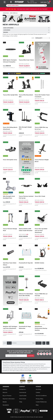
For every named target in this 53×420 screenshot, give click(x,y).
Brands (5, 402)
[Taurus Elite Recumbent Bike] (26, 84)
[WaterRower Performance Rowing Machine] (42, 315)
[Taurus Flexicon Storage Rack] (10, 217)
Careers (38, 392)
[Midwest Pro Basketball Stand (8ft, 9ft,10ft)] (26, 283)
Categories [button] (6, 30)
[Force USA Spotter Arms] (10, 149)
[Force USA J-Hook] (42, 185)
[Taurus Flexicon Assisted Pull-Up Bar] (26, 185)
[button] (43, 343)
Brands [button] (5, 32)
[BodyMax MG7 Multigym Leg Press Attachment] (10, 315)
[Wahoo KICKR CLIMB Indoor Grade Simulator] (26, 217)
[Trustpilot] (30, 375)
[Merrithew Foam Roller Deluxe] (10, 252)
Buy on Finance (7, 395)
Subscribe (30, 355)
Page (34, 343)
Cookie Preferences (41, 402)
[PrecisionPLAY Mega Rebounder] (26, 315)
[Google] (22, 375)
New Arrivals (13, 13)
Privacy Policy (39, 398)
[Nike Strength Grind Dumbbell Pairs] (10, 185)
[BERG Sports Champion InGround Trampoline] (10, 49)
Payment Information (9, 398)
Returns (5, 392)
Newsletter (6, 405)
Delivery (5, 389)
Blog (37, 405)
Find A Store (22, 398)
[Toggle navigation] (4, 2)
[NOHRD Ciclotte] (42, 252)
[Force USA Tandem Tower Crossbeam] (42, 84)
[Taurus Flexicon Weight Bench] (42, 149)
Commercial (22, 392)
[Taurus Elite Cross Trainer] (26, 49)
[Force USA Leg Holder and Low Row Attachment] (42, 217)
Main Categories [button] (8, 27)
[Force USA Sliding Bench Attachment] (10, 116)
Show (4, 343)
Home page (6, 13)
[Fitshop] (19, 2)
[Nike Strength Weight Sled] (26, 116)
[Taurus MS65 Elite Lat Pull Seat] (42, 283)
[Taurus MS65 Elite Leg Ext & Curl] (42, 116)
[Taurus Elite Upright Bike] (10, 84)
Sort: (33, 38)
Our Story (38, 389)
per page (14, 343)
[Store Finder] (12, 2)
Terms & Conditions (41, 395)
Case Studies (22, 395)
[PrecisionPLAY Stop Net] (26, 252)
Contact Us (22, 389)
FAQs (20, 402)
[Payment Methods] (10, 293)
